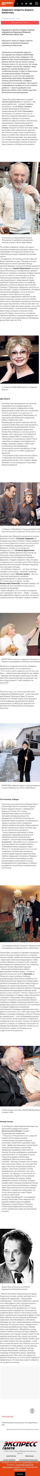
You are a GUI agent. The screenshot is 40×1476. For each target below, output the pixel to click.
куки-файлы (9, 1460)
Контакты (11, 1456)
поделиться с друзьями (20, 22)
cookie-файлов (20, 1469)
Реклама (29, 1456)
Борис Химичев (7, 1416)
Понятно (20, 1474)
